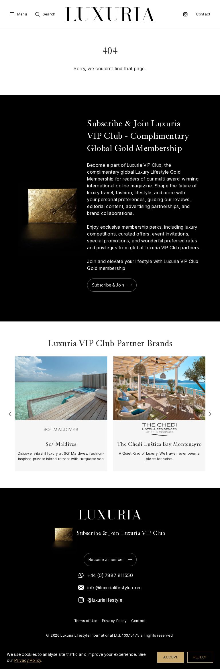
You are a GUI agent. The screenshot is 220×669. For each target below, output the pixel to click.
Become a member (106, 559)
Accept (170, 657)
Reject (200, 657)
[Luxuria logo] (110, 14)
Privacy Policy (114, 621)
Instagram (185, 14)
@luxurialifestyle (104, 600)
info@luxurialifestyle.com (114, 587)
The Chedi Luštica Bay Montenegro (159, 444)
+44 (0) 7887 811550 (110, 575)
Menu (22, 14)
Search (49, 14)
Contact (203, 14)
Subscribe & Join (108, 284)
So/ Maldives (61, 444)
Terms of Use (85, 621)
